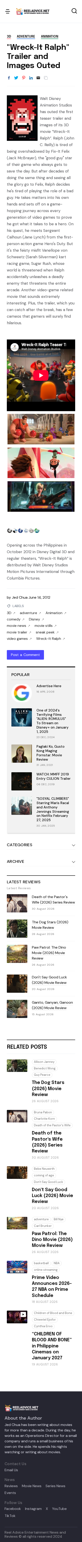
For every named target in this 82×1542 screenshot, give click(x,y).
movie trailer (17, 632)
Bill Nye (59, 1219)
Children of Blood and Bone (53, 1313)
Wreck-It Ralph (48, 639)
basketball (41, 1263)
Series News (55, 1486)
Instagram (33, 1509)
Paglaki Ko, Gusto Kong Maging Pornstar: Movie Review (50, 753)
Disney (34, 619)
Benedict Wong (45, 1068)
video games (17, 639)
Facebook (13, 1509)
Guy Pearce (42, 1075)
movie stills (44, 626)
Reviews (11, 1486)
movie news (16, 626)
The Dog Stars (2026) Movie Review (50, 925)
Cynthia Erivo (43, 1326)
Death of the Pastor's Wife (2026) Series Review (53, 899)
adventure (26, 36)
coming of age (44, 1175)
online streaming (46, 1270)
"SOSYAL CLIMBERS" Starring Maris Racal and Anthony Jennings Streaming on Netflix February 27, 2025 (52, 809)
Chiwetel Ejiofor (45, 1320)
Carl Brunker (43, 1226)
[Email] (38, 78)
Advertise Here (48, 686)
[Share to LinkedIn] (31, 78)
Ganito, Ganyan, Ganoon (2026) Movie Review (52, 1005)
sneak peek (45, 632)
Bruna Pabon (43, 1112)
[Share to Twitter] (16, 78)
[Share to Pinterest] (24, 78)
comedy (13, 619)
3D (9, 36)
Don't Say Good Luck (48, 1182)
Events (10, 1493)
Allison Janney (44, 1062)
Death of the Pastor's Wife (52, 1125)
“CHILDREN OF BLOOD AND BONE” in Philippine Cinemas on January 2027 (52, 1346)
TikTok (10, 1516)
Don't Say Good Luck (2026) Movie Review (49, 980)
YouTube (59, 1509)
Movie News (31, 1486)
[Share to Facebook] (9, 78)
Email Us (11, 1470)
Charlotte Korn (44, 1119)
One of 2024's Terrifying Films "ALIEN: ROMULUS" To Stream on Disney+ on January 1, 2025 (52, 721)
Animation (49, 36)
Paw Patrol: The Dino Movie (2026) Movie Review (49, 953)
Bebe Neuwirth (44, 1169)
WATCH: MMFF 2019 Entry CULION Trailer (53, 776)
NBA (57, 1263)
